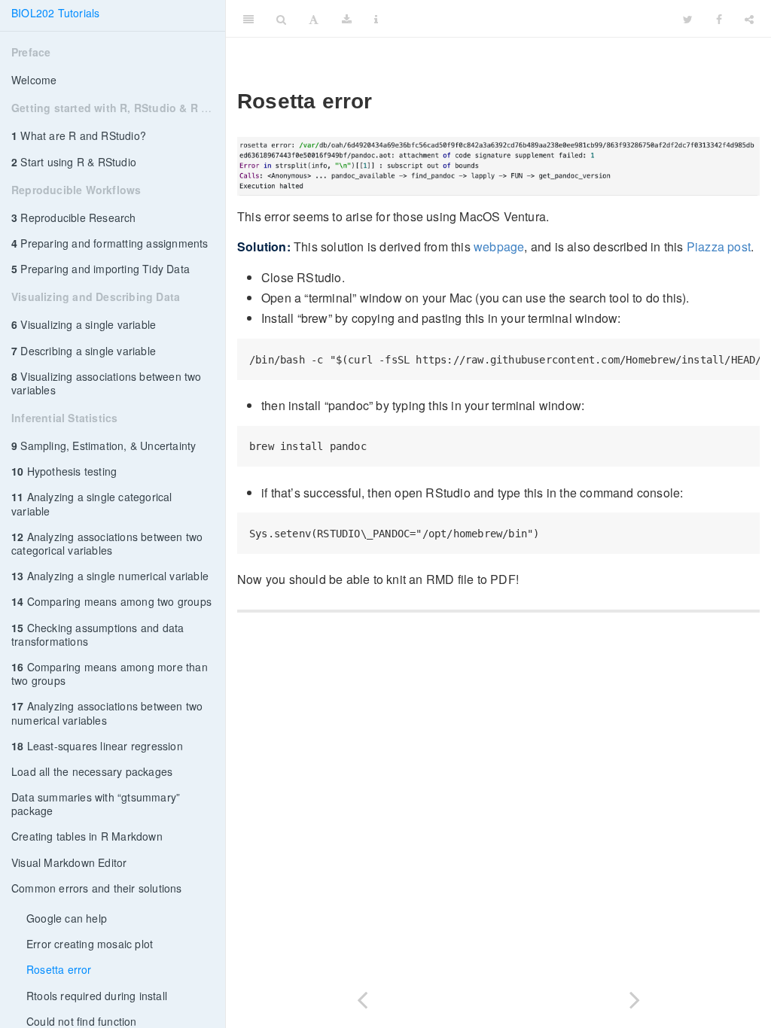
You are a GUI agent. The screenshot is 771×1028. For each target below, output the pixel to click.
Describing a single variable (83, 350)
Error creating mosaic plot (89, 943)
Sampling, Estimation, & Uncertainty (103, 445)
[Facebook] (719, 19)
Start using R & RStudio (73, 161)
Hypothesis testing (64, 471)
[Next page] (634, 996)
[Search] (281, 19)
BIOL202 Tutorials (55, 12)
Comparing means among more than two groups (109, 673)
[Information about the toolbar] (376, 19)
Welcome (33, 79)
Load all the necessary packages (91, 771)
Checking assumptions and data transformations (97, 634)
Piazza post (719, 246)
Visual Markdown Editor (68, 862)
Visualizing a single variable (83, 324)
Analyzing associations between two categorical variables (107, 543)
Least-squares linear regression (97, 745)
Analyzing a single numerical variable (110, 575)
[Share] (749, 19)
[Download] (347, 19)
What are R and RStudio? (78, 135)
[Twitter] (688, 19)
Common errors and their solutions (96, 888)
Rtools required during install (96, 995)
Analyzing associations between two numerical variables (107, 712)
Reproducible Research (73, 217)
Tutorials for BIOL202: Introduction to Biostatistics (574, 19)
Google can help (66, 918)
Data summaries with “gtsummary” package (95, 803)
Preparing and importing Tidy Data (100, 268)
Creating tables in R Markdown (87, 836)
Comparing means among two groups (111, 601)
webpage (499, 246)
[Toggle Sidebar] (248, 19)
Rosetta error (59, 969)
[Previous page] (362, 996)
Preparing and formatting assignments (110, 243)
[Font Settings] (313, 19)
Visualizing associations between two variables (106, 383)
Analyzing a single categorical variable (91, 503)
